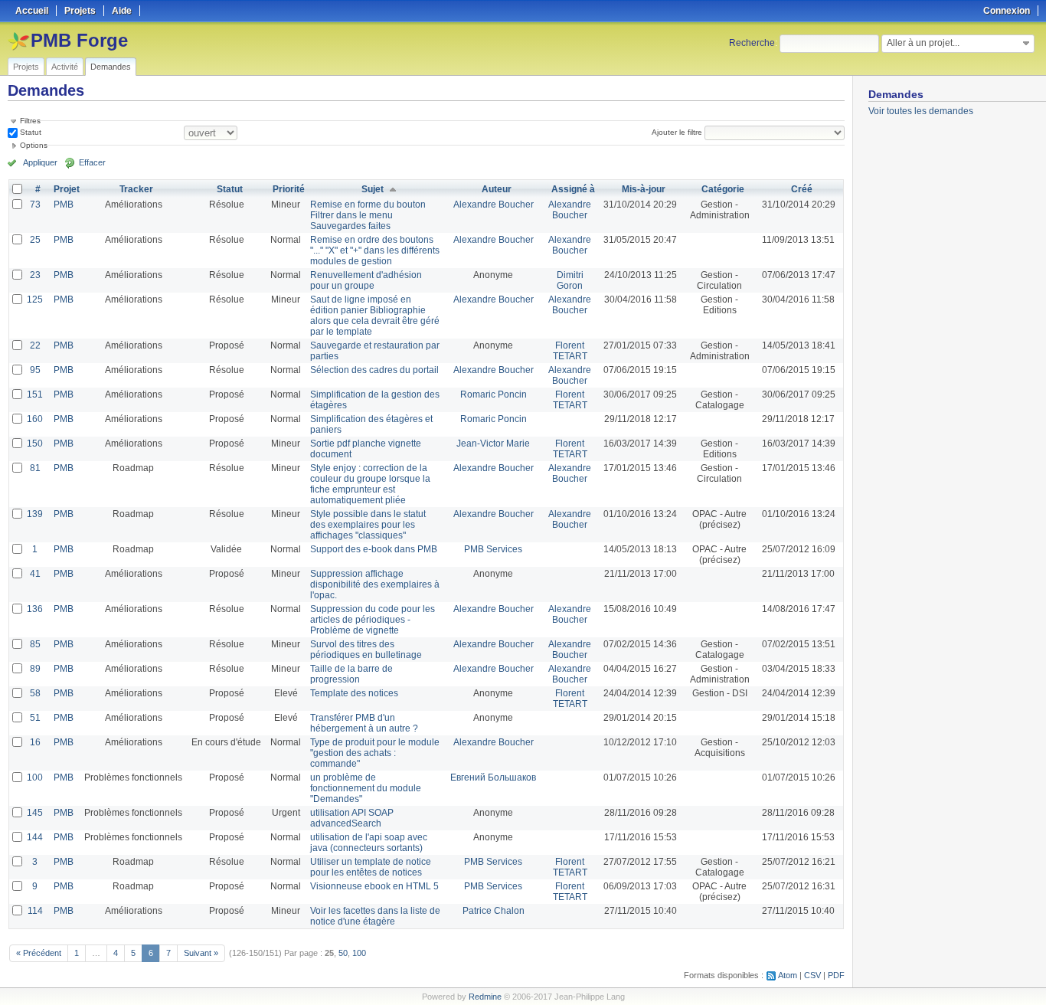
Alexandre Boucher (493, 204)
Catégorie (722, 189)
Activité (64, 66)
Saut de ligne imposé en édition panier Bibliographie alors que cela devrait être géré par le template (375, 315)
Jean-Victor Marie (493, 443)
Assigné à (573, 189)
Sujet (372, 189)
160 (35, 419)
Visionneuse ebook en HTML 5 (374, 886)
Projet (67, 189)
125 (35, 299)
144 (35, 837)
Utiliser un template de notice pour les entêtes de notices (370, 867)
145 (35, 812)
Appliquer (40, 162)
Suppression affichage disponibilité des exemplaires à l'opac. (375, 584)
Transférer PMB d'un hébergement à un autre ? (364, 723)
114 (35, 910)
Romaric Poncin (493, 394)
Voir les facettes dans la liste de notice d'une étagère (375, 916)
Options (33, 145)
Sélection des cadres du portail (374, 370)
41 (35, 573)
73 (35, 204)
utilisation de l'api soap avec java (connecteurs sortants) (368, 842)
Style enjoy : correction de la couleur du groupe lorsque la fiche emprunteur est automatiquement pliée (370, 484)
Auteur (497, 189)
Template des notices (354, 693)
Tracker (136, 189)
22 (35, 345)
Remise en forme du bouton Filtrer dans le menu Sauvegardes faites (368, 215)
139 (35, 514)
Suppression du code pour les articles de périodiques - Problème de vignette (372, 620)
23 (35, 275)
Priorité (289, 189)
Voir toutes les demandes (920, 111)
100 (35, 777)
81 (35, 468)
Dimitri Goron (570, 280)
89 (35, 668)
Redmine (485, 996)
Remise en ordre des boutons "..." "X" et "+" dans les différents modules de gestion (375, 250)
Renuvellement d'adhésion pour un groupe (366, 280)
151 (35, 394)
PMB (64, 204)
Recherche (752, 43)
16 (35, 742)
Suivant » (201, 953)
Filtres (30, 120)
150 (35, 443)
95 (35, 370)
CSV (812, 975)
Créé (801, 189)
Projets (26, 66)
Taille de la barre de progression (351, 674)
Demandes (110, 66)
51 (35, 717)
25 (35, 239)
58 (35, 693)
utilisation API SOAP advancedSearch (352, 818)
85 (35, 644)
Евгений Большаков (493, 777)
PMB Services (493, 549)
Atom (787, 975)
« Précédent (38, 953)
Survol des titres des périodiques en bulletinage (366, 649)
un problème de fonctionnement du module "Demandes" (365, 788)
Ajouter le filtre (677, 132)
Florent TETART (570, 351)
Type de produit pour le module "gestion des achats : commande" (375, 753)
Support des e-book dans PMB (373, 549)
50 (343, 953)
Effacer (92, 162)
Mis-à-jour (643, 189)
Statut (29, 132)
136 (35, 609)
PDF (836, 975)
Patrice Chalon (494, 910)
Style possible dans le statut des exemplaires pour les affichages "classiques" (368, 525)
